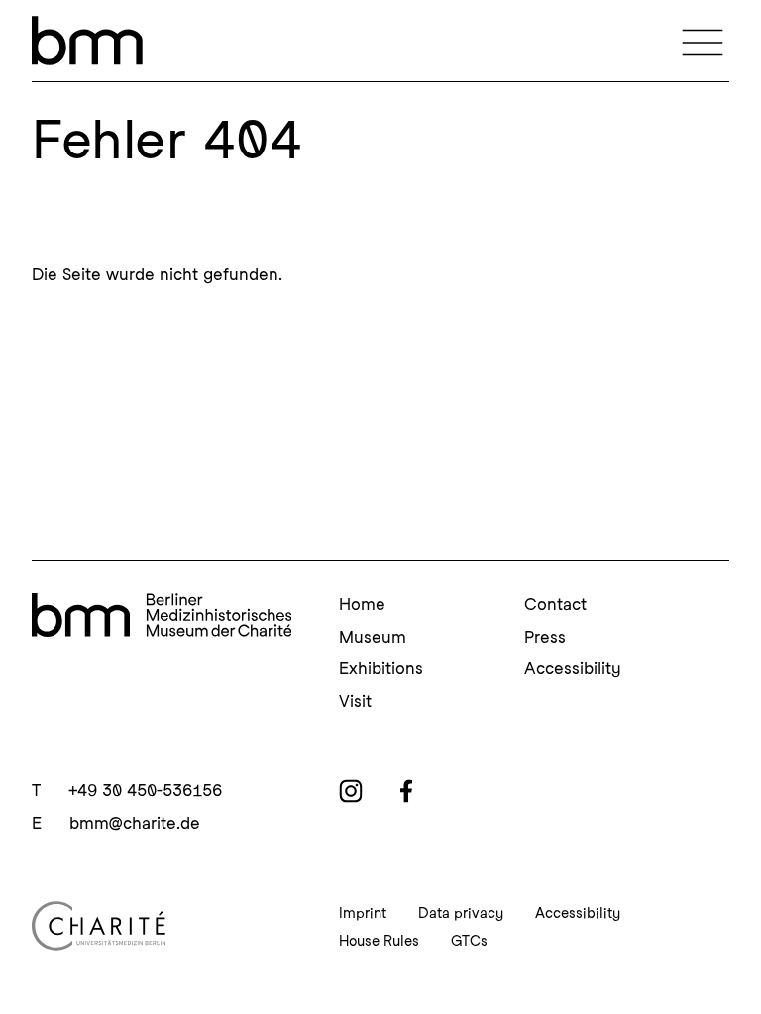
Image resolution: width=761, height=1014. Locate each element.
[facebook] (406, 791)
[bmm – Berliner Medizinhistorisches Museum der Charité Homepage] (87, 40)
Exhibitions (381, 668)
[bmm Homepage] (161, 618)
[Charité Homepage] (161, 926)
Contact (555, 604)
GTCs (469, 941)
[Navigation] (702, 40)
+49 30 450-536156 (145, 790)
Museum (372, 637)
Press (545, 637)
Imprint (362, 913)
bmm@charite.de (134, 823)
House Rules (379, 941)
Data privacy (460, 913)
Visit (355, 701)
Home (362, 604)
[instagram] (351, 791)
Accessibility (572, 668)
